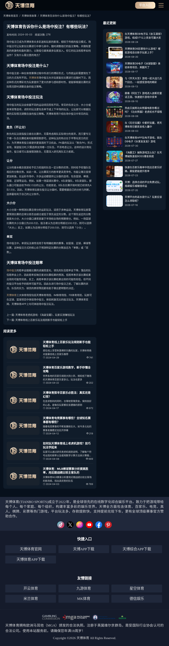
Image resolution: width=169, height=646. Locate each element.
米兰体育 (30, 599)
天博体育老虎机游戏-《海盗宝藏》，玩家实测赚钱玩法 (45, 314)
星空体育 (137, 588)
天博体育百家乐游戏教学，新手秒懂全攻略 (67, 369)
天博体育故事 (29, 15)
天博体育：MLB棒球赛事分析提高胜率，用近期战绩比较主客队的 (65, 470)
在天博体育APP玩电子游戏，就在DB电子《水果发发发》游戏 (143, 139)
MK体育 (83, 599)
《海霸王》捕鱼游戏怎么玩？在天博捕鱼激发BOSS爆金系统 (143, 154)
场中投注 (12, 270)
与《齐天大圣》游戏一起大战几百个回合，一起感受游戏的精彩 (143, 80)
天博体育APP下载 (31, 559)
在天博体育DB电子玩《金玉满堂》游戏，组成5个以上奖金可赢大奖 (143, 35)
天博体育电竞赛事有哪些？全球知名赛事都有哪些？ (67, 420)
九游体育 (83, 588)
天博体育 (34, 77)
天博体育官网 (31, 549)
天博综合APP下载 (137, 549)
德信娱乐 (137, 599)
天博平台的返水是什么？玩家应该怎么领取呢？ (143, 198)
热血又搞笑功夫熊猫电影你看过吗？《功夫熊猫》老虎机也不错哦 (143, 109)
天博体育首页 (10, 15)
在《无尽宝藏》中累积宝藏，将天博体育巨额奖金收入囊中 (143, 124)
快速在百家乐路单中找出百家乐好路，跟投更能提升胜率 (143, 169)
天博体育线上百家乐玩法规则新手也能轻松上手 (41, 320)
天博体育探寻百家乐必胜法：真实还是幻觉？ (67, 394)
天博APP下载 (83, 549)
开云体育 (30, 588)
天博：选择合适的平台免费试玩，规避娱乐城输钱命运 (143, 184)
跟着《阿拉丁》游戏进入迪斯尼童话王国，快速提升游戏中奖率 (143, 95)
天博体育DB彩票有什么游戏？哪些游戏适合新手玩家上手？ (142, 50)
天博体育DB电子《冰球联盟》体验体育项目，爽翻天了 (142, 65)
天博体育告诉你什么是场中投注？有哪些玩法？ (66, 15)
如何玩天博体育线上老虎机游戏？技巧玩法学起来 (67, 445)
